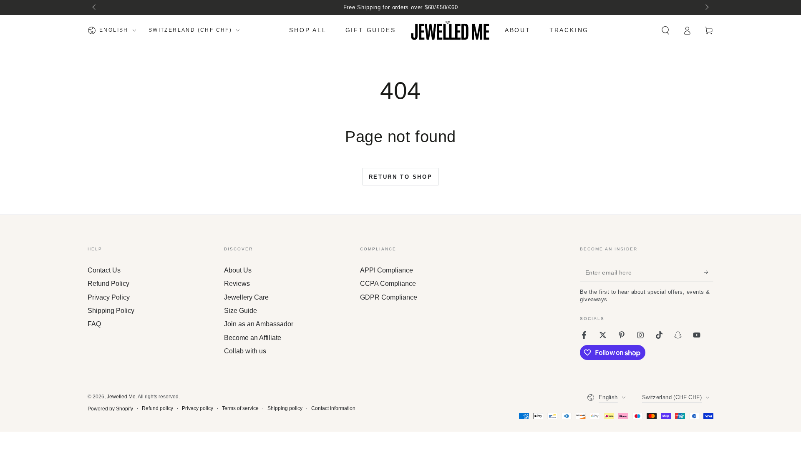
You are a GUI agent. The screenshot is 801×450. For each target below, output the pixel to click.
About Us (238, 270)
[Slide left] (95, 7)
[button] (665, 30)
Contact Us (104, 270)
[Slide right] (706, 7)
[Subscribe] (708, 272)
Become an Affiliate (252, 337)
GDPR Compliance (388, 297)
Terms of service (240, 408)
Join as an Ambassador (258, 324)
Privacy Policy (109, 297)
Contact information (333, 408)
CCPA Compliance (388, 283)
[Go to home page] (450, 30)
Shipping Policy (111, 310)
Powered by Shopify (110, 409)
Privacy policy (197, 408)
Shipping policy (284, 408)
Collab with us (245, 351)
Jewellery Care (246, 297)
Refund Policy (108, 283)
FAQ (94, 324)
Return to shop (400, 177)
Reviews (237, 283)
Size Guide (240, 310)
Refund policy (157, 408)
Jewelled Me (121, 397)
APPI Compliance (386, 270)
